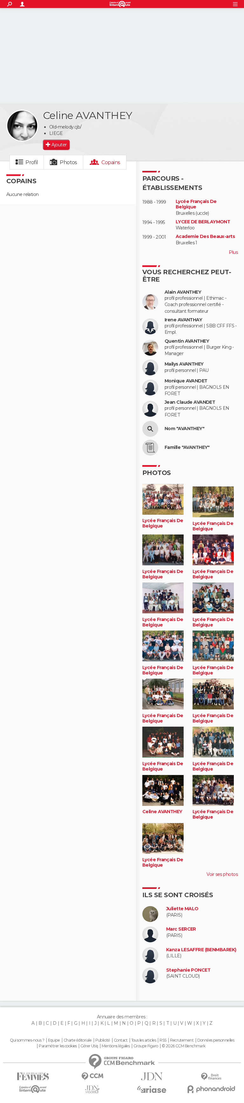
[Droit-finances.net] (211, 1077)
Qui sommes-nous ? (27, 1040)
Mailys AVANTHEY (184, 364)
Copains (110, 162)
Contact (120, 1040)
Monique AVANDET (186, 381)
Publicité (102, 1040)
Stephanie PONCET (188, 970)
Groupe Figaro (145, 1046)
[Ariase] (151, 1089)
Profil (31, 162)
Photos (68, 162)
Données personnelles (215, 1040)
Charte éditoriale (78, 1040)
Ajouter (58, 145)
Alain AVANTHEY (183, 292)
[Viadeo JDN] (92, 1089)
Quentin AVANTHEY (187, 341)
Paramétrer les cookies (58, 1046)
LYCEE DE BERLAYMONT (203, 222)
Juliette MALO (182, 908)
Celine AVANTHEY (162, 811)
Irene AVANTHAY (183, 320)
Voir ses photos (222, 874)
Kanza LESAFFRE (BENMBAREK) (201, 950)
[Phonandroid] (211, 1089)
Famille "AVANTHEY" (187, 447)
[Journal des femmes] (33, 1076)
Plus (233, 252)
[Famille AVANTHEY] (150, 448)
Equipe (54, 1040)
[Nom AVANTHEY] (150, 429)
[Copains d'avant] (33, 1089)
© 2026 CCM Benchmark (184, 1046)
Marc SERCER (181, 929)
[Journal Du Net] (151, 1076)
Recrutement (181, 1040)
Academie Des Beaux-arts (205, 236)
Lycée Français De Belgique (196, 204)
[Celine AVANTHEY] (22, 126)
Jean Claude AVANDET (190, 402)
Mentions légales (116, 1046)
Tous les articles (143, 1040)
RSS (162, 1040)
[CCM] (92, 1076)
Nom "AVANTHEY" (184, 428)
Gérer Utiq (89, 1046)
